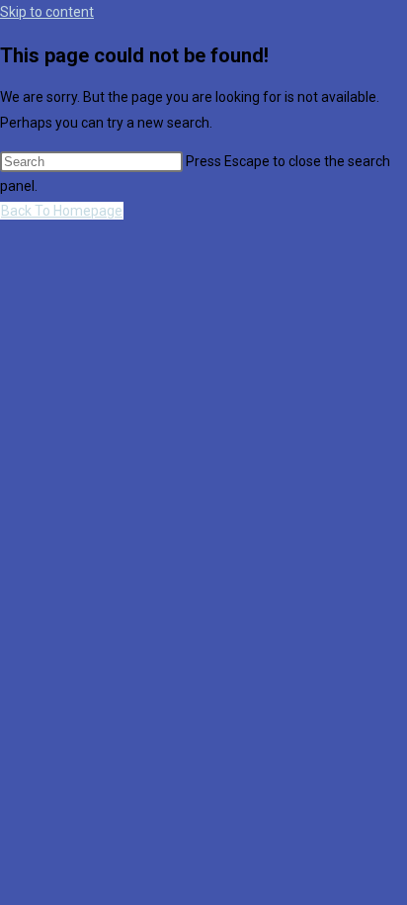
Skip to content (47, 12)
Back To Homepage (61, 211)
